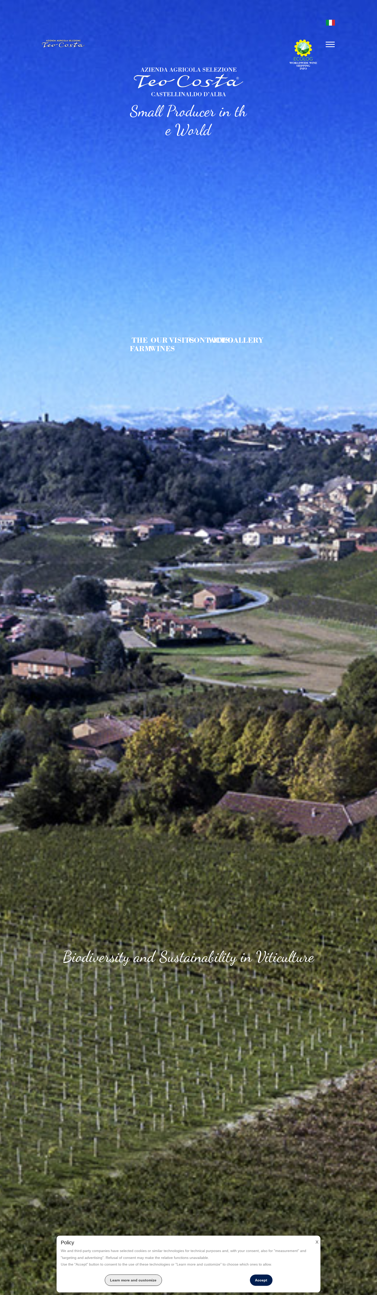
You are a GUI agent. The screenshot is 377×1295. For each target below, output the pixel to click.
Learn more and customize (133, 1280)
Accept (261, 1280)
